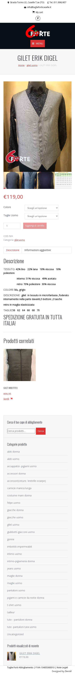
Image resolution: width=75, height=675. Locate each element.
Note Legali (62, 667)
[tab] (13, 250)
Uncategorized (15, 634)
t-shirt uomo (14, 605)
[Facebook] (38, 18)
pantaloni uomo (16, 590)
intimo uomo (14, 554)
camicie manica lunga (19, 488)
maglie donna (14, 575)
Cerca (41, 431)
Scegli (6, 398)
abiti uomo (13, 459)
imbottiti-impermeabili (19, 546)
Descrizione (12, 250)
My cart (39, 12)
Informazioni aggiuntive (37, 250)
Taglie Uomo (10, 215)
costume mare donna (19, 495)
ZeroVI (68, 671)
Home (21, 65)
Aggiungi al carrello (34, 225)
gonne (10, 539)
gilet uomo (32, 65)
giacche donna (15, 510)
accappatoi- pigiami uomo (22, 466)
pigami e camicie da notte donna (25, 597)
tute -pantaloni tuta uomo (21, 627)
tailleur (11, 612)
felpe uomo (13, 502)
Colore (7, 207)
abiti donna (13, 451)
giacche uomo (15, 517)
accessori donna (16, 473)
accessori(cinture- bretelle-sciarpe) (26, 480)
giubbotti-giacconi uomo (21, 532)
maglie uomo (14, 583)
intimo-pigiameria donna (21, 561)
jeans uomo (14, 568)
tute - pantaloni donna (19, 619)
